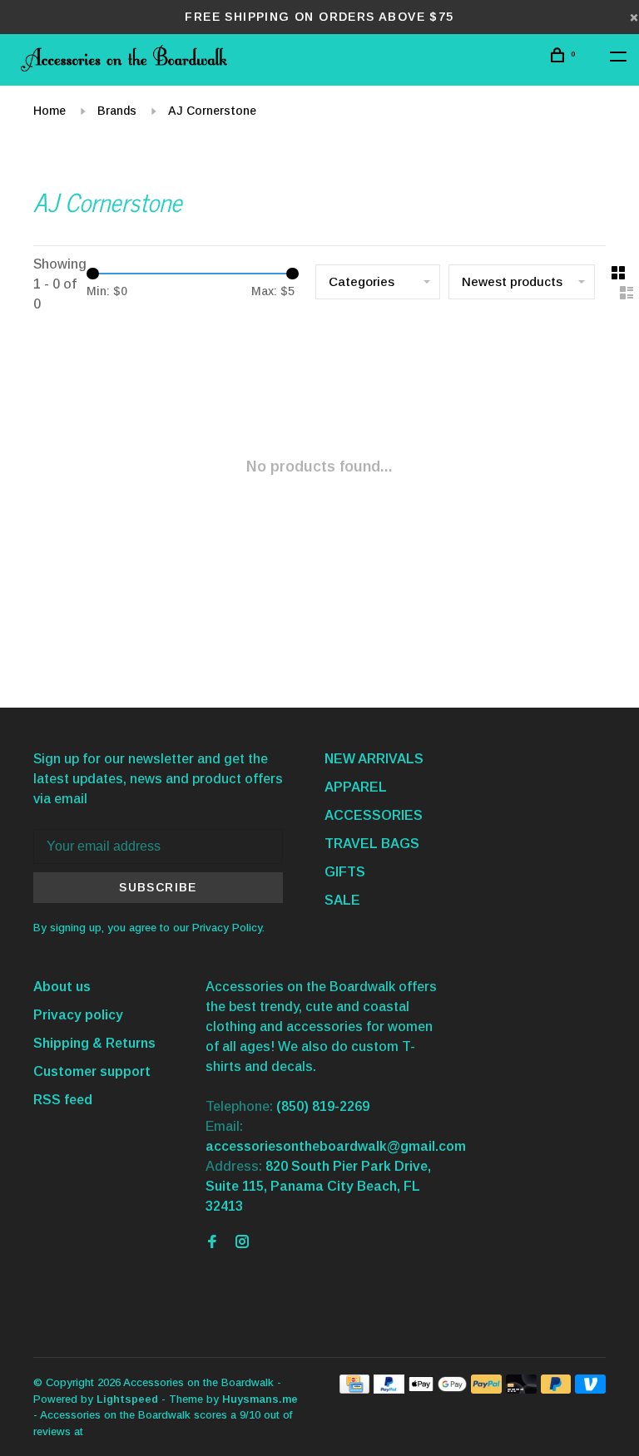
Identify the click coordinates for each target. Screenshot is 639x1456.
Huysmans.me (260, 1399)
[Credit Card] (354, 1389)
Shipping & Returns (94, 1043)
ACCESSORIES (373, 815)
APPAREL (355, 787)
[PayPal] (389, 1389)
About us (62, 987)
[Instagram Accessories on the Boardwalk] (242, 1243)
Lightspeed (127, 1399)
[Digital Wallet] (438, 1389)
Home (49, 110)
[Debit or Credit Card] (521, 1389)
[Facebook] (212, 1243)
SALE (342, 900)
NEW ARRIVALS (374, 759)
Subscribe (158, 887)
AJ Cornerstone (212, 110)
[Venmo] (590, 1389)
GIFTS (344, 872)
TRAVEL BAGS (371, 844)
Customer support (92, 1071)
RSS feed (62, 1100)
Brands (116, 110)
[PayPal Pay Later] (556, 1389)
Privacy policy (78, 1015)
